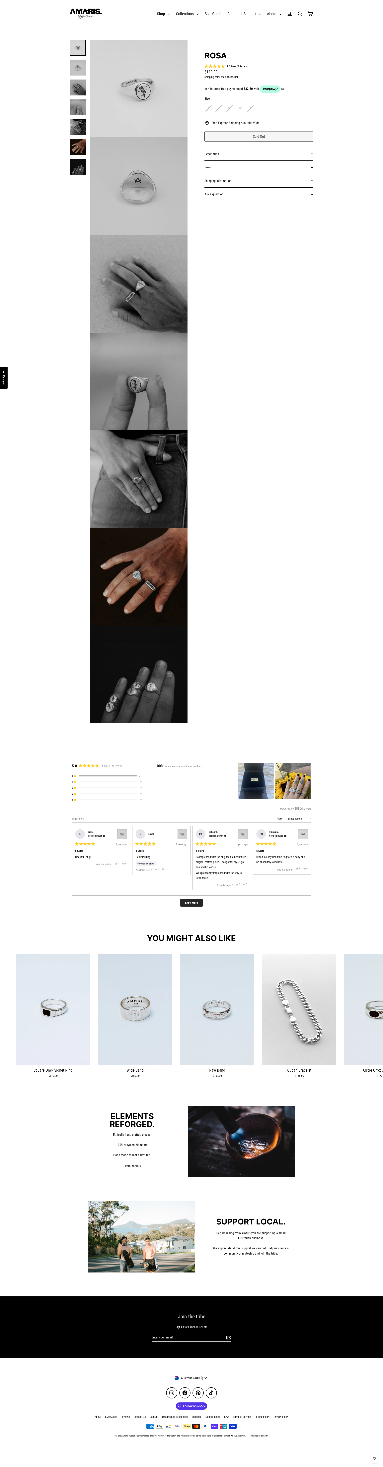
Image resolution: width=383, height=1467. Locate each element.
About (272, 14)
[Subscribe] (228, 1337)
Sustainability (132, 1166)
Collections (185, 14)
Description (211, 154)
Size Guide (213, 14)
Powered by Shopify (259, 1436)
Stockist (154, 1416)
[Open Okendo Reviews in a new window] (295, 809)
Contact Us (140, 1416)
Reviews (125, 1416)
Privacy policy (280, 1416)
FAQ (226, 1416)
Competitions (212, 1416)
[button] (226, 66)
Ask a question (213, 194)
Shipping (209, 77)
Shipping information (217, 181)
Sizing (208, 167)
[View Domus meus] (122, 834)
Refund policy (262, 1416)
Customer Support (242, 14)
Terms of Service (242, 1416)
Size (207, 98)
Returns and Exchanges (175, 1416)
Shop (161, 14)
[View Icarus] (303, 834)
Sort (280, 818)
